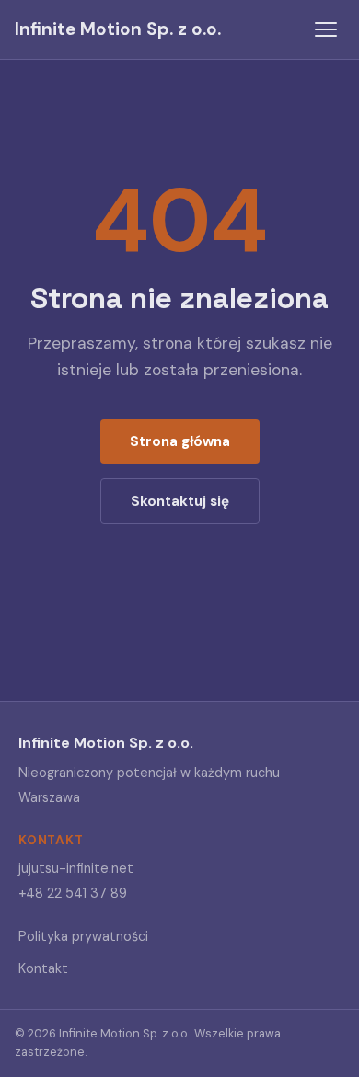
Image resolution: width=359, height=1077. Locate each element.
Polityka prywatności (83, 936)
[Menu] (325, 29)
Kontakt (43, 968)
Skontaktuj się (180, 501)
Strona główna (180, 441)
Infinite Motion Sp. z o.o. (118, 28)
